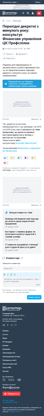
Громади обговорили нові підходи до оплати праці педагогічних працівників (22, 221)
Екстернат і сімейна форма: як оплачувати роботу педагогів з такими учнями (20, 234)
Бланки (5, 345)
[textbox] (22, 282)
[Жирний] (4, 274)
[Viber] (15, 325)
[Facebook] (7, 325)
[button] (32, 13)
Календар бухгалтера (11, 356)
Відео (5, 338)
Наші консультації (10, 364)
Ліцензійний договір (10, 402)
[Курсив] (8, 274)
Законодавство (9, 353)
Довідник (6, 349)
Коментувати (34, 297)
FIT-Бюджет (7, 342)
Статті (5, 334)
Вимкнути (35, 119)
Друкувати (22, 54)
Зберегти (9, 54)
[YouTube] (4, 325)
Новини (6, 331)
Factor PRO (7, 367)
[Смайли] (14, 274)
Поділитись (10, 58)
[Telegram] (11, 325)
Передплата (13, 394)
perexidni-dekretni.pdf (26, 143)
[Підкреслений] (11, 274)
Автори (6, 371)
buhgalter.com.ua (14, 411)
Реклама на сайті (9, 360)
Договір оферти (9, 400)
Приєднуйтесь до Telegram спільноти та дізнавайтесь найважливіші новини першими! (23, 84)
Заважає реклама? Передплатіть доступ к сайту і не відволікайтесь (22, 7)
